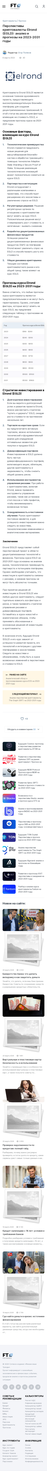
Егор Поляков (24, 52)
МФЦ (5, 1414)
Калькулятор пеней (33, 1409)
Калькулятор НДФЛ (33, 1406)
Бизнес (6, 1411)
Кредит (6, 1406)
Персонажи (7, 1461)
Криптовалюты (10, 21)
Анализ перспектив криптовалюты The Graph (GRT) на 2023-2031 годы (25, 697)
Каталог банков (9, 1453)
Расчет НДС (30, 1400)
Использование (31, 1459)
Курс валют (7, 1445)
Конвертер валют (10, 1456)
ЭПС (4, 1419)
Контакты (29, 1450)
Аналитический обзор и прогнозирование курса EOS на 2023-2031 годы (23, 679)
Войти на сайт (43, 6)
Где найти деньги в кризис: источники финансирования (23, 1318)
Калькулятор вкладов (34, 1411)
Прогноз (22, 21)
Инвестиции (8, 1417)
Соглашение (30, 1456)
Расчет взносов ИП (33, 1424)
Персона (6, 1422)
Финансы (6, 1408)
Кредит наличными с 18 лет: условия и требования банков (23, 1232)
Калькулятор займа (33, 1426)
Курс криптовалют (10, 1459)
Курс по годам (9, 1448)
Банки (5, 1403)
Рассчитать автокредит (30, 1430)
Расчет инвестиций (33, 1434)
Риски (27, 1445)
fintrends (14, 6)
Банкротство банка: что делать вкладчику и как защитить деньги (21, 976)
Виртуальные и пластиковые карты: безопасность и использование (22, 1061)
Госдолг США (8, 1450)
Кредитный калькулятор (30, 1415)
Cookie (28, 1448)
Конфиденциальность (34, 1461)
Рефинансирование (33, 1403)
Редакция (29, 1453)
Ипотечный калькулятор (30, 1420)
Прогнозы (7, 1427)
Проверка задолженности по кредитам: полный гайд (18, 1147)
